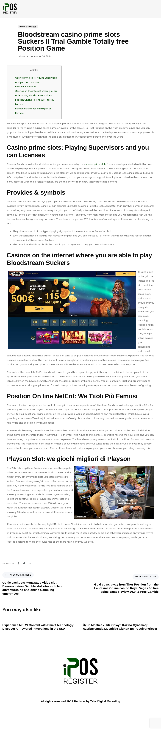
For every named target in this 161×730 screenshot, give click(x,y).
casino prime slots (96, 164)
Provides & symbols (25, 86)
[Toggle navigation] (132, 9)
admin (21, 56)
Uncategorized (28, 26)
